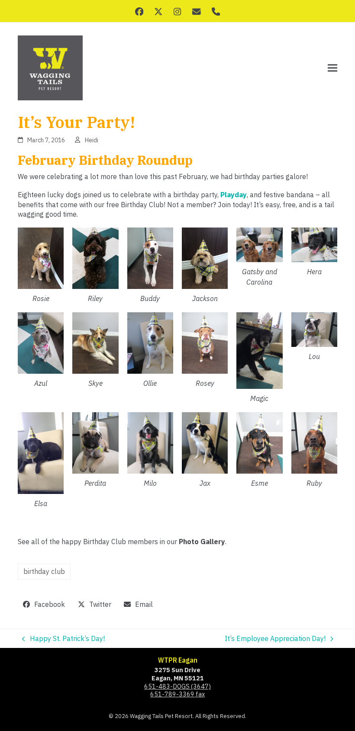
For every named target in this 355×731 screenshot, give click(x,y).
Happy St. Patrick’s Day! (63, 638)
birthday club (44, 571)
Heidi (91, 140)
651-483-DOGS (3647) (177, 686)
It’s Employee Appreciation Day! (275, 638)
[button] (332, 68)
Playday (233, 194)
